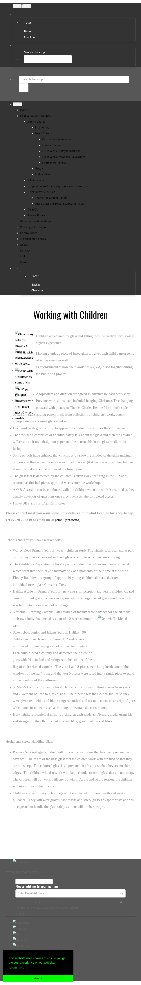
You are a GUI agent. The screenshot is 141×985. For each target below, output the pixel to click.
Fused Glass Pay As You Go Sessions (63, 157)
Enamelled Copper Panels (51, 198)
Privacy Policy (36, 215)
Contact (25, 250)
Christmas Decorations (56, 139)
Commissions (28, 233)
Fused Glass (42, 133)
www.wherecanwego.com (21, 872)
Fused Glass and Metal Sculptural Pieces (60, 203)
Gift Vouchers (36, 180)
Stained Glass (43, 174)
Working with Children (34, 227)
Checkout (30, 37)
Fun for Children (52, 145)
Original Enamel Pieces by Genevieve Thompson (58, 186)
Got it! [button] (38, 978)
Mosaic (39, 168)
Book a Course (36, 121)
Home (24, 110)
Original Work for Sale (41, 192)
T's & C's (33, 209)
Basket (28, 31)
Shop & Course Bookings (35, 116)
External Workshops (33, 239)
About (24, 244)
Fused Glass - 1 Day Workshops (61, 151)
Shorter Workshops (54, 162)
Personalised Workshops (35, 221)
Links (23, 256)
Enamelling (42, 127)
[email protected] (67, 520)
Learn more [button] (16, 967)
